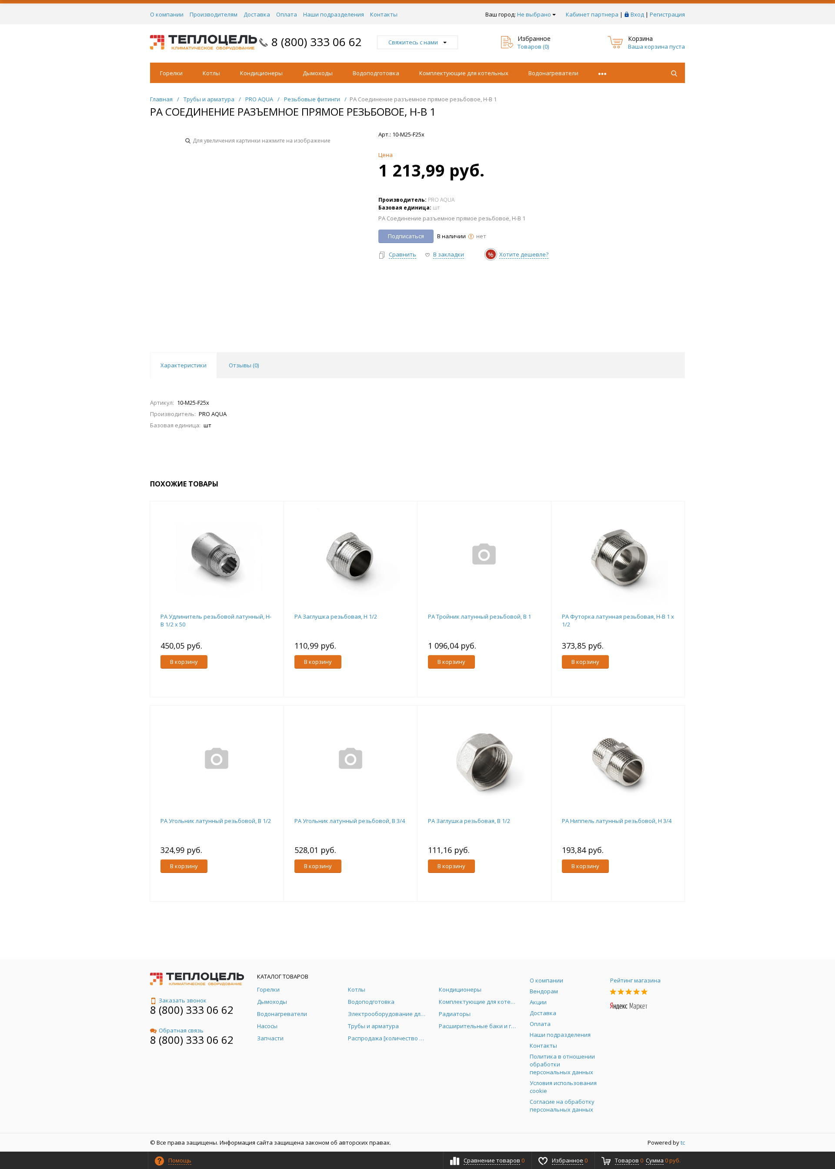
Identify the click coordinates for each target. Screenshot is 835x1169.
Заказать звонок (183, 1000)
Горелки (171, 73)
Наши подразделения (333, 14)
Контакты (383, 14)
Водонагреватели (553, 73)
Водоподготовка (376, 73)
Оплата (286, 14)
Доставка (257, 14)
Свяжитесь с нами (413, 42)
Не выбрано (534, 14)
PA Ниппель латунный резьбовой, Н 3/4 (616, 821)
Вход (637, 14)
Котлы (211, 73)
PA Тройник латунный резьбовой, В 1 (479, 616)
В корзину (184, 662)
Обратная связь (181, 1030)
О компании (167, 14)
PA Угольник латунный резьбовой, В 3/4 (349, 821)
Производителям (213, 14)
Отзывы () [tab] (244, 365)
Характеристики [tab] (183, 365)
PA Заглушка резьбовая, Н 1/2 (335, 616)
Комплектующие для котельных (463, 73)
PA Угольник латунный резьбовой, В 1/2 (215, 821)
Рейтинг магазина (635, 980)
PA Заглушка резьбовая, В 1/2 (469, 821)
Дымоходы (318, 73)
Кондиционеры (261, 73)
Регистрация (667, 14)
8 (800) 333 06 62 (316, 42)
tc (683, 1142)
